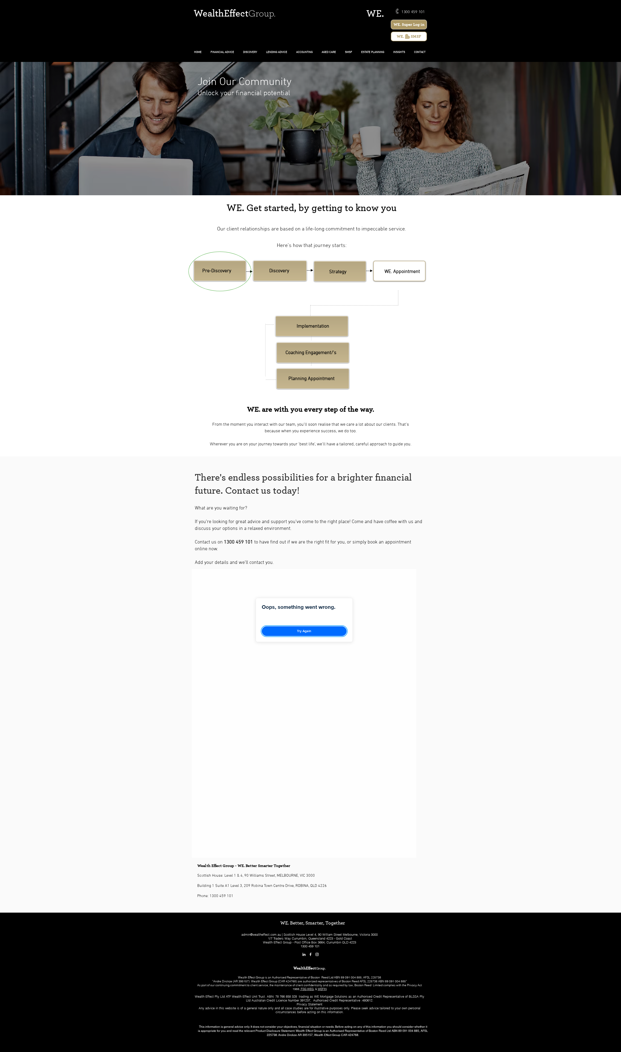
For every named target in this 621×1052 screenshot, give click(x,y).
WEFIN (322, 989)
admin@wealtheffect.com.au (261, 934)
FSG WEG (307, 989)
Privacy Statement (309, 1004)
